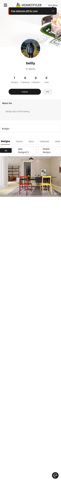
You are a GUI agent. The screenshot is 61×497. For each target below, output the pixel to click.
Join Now (52, 5)
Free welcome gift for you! (24, 10)
